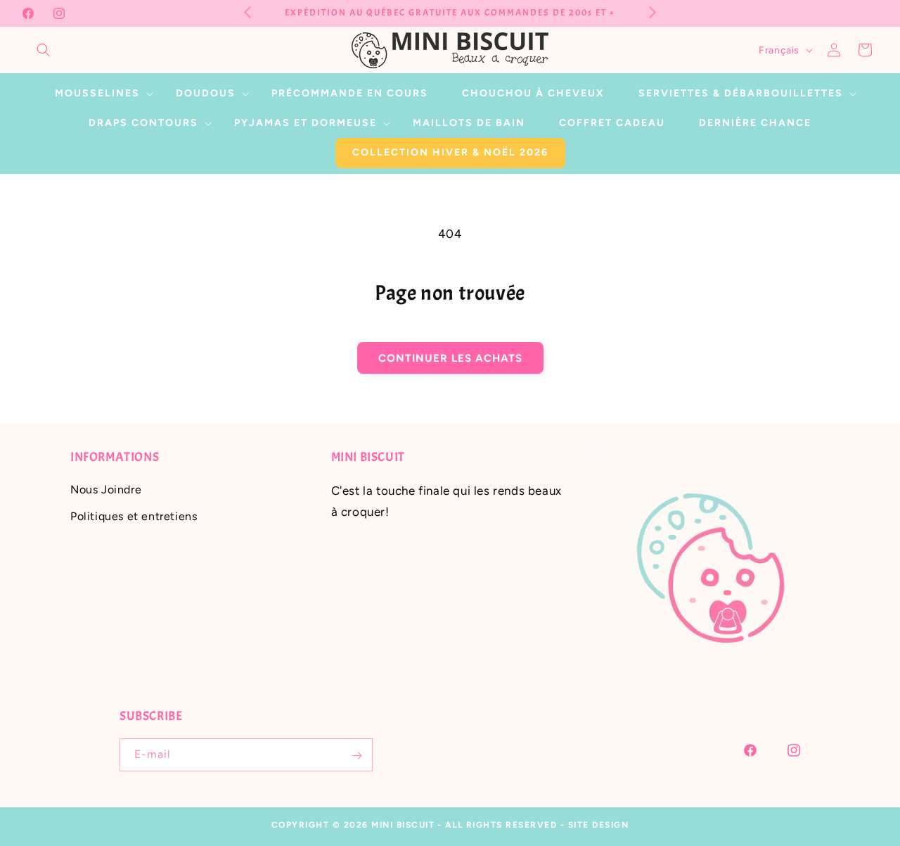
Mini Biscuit (403, 825)
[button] (43, 49)
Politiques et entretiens (133, 516)
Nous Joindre (105, 488)
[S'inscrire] (356, 755)
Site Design (598, 825)
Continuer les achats (450, 358)
